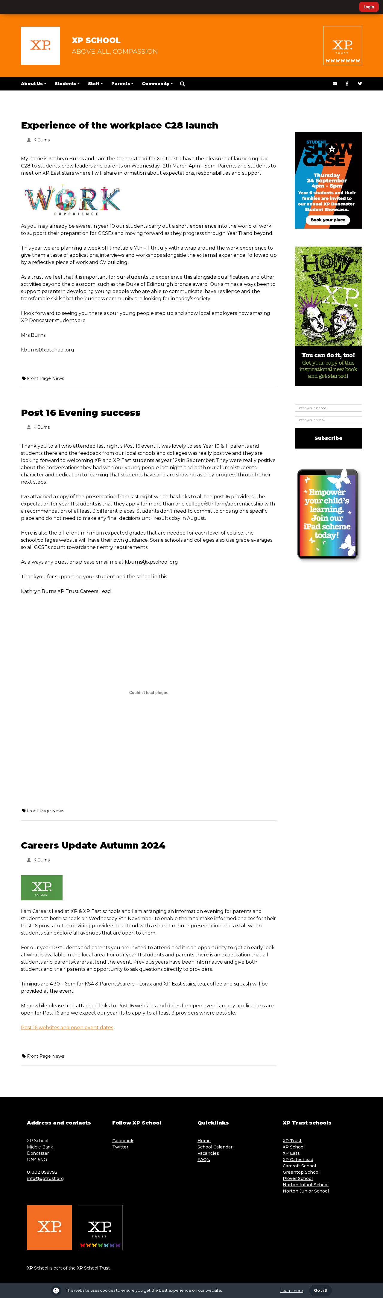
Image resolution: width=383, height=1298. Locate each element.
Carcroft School (299, 1166)
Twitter (120, 1147)
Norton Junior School (306, 1191)
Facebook (122, 1140)
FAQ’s (203, 1159)
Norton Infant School (306, 1184)
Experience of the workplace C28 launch (119, 125)
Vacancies (208, 1153)
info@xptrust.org (45, 1178)
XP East (291, 1153)
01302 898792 (42, 1172)
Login (369, 7)
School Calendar (214, 1147)
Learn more (291, 1290)
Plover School (298, 1178)
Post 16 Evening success (81, 412)
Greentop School (301, 1172)
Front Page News (45, 378)
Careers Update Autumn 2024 (93, 845)
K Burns (41, 140)
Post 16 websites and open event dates (67, 1027)
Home (204, 1140)
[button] (182, 84)
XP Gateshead (298, 1159)
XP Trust (292, 1140)
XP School (96, 40)
